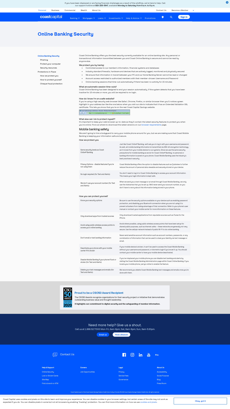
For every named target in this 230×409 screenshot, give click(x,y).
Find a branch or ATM (50, 383)
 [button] (171, 17)
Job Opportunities (87, 372)
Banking (73, 18)
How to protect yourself (51, 79)
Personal (42, 10)
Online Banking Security (48, 56)
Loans (101, 18)
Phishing (44, 60)
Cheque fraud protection (51, 83)
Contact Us (161, 10)
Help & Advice (132, 18)
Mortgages (88, 18)
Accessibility (162, 372)
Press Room (161, 383)
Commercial (70, 10)
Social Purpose (163, 376)
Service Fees (123, 376)
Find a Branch (121, 334)
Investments (115, 18)
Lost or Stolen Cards (50, 376)
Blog (159, 379)
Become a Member (180, 10)
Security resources (48, 68)
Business (55, 10)
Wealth (84, 10)
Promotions (150, 18)
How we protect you (49, 75)
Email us (103, 334)
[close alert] (227, 2)
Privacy (121, 372)
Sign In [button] (184, 17)
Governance (123, 379)
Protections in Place (47, 72)
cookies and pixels (148, 402)
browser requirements (151, 125)
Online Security (48, 372)
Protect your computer (50, 64)
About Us (96, 10)
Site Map (45, 379)
